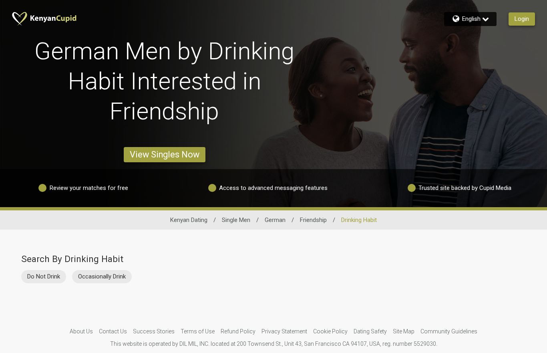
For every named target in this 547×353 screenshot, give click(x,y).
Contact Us (113, 331)
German (275, 220)
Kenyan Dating (188, 220)
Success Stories (154, 331)
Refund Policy (238, 331)
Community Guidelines (448, 331)
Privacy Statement (284, 331)
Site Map (403, 331)
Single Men (236, 220)
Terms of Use (198, 331)
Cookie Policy (330, 331)
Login (522, 18)
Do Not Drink (43, 276)
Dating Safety (370, 331)
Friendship (313, 220)
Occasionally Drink (102, 276)
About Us (81, 331)
